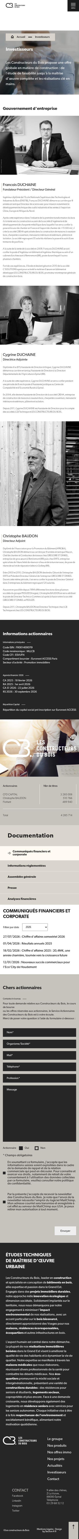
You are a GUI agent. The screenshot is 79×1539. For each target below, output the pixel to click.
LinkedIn (16, 1501)
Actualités (54, 1466)
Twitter (15, 1510)
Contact (53, 1479)
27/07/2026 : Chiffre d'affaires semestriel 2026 (34, 936)
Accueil (21, 37)
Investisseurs (56, 1472)
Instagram (17, 1505)
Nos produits (56, 1446)
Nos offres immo (59, 1452)
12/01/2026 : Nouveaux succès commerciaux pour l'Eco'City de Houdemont (36, 965)
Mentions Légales (45, 1529)
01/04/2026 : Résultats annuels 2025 (27, 943)
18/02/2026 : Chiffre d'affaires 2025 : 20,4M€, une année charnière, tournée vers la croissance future (36, 953)
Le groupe (55, 1439)
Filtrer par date (11, 927)
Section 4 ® (50, 1531)
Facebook (17, 1496)
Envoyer (65, 1230)
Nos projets (55, 1459)
